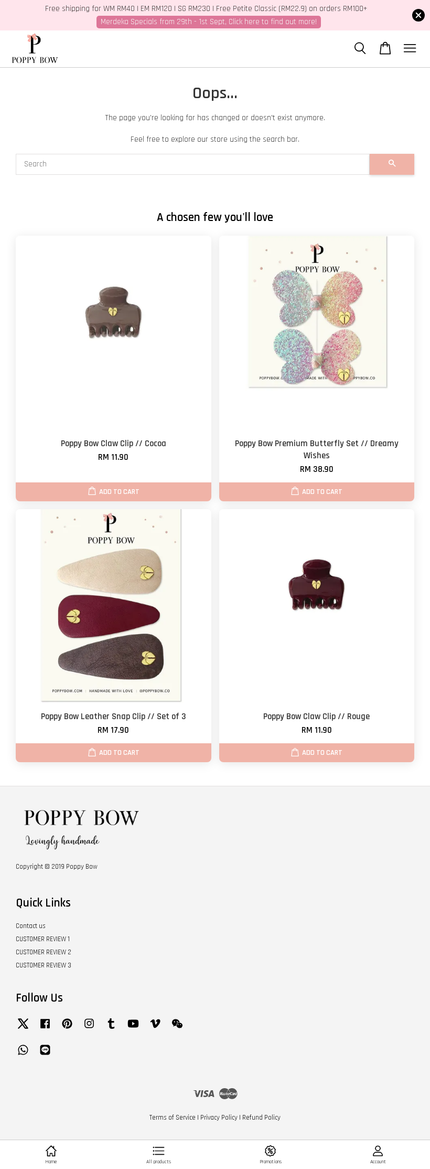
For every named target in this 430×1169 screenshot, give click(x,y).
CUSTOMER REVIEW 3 (43, 965)
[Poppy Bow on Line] (45, 1055)
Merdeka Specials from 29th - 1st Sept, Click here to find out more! (209, 22)
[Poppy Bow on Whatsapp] (23, 1055)
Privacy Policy (219, 1117)
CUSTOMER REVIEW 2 (43, 952)
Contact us (31, 926)
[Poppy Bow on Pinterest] (67, 1029)
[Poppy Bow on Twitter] (23, 1029)
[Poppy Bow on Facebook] (45, 1029)
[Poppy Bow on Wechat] (177, 1029)
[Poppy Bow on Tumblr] (111, 1029)
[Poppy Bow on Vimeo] (155, 1029)
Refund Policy (261, 1117)
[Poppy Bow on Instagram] (89, 1029)
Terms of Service (172, 1117)
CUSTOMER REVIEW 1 (43, 939)
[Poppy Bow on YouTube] (133, 1029)
